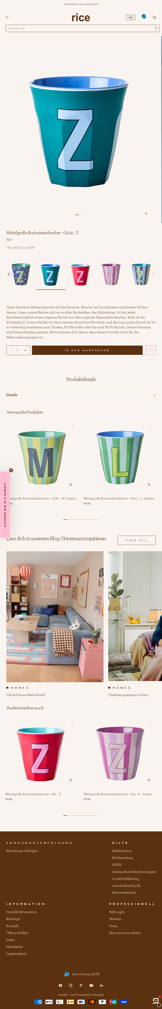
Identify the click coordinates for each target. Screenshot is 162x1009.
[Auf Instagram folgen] (71, 985)
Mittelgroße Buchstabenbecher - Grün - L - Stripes (119, 498)
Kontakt (12, 926)
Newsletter (14, 947)
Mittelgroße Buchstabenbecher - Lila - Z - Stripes (118, 794)
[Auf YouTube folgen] (91, 985)
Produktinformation (21, 912)
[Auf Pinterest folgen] (81, 985)
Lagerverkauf (16, 954)
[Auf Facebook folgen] (60, 985)
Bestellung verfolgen (22, 851)
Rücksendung (122, 858)
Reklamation (122, 851)
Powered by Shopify (90, 994)
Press (10, 940)
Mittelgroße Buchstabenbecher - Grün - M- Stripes (41, 498)
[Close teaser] (11, 470)
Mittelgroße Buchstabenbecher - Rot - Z (33, 794)
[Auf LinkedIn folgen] (102, 985)
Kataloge (13, 919)
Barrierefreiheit (124, 892)
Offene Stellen (17, 933)
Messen (115, 919)
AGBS (116, 865)
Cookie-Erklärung (125, 879)
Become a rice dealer (125, 933)
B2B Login (117, 912)
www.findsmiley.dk (126, 886)
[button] (8, 274)
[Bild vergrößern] (146, 213)
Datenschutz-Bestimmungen (134, 872)
